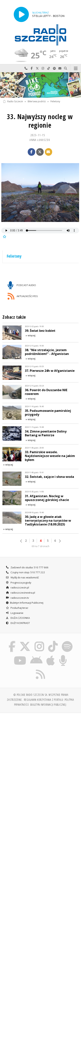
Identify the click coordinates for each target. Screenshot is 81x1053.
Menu (76, 68)
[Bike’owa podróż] (40, 85)
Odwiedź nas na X (37, 68)
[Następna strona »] (60, 541)
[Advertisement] (40, 758)
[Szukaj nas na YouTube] (20, 655)
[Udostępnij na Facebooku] (31, 152)
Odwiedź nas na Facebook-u (31, 68)
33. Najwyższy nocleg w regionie (40, 121)
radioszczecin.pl (19, 587)
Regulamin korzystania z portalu (43, 699)
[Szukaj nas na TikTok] (53, 641)
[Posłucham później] (4, 236)
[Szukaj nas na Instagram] (39, 641)
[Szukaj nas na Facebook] (12, 641)
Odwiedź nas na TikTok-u (48, 68)
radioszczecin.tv (19, 597)
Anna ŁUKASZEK (40, 140)
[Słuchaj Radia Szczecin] (21, 14)
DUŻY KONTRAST (20, 623)
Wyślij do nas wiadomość (60, 68)
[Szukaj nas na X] (25, 641)
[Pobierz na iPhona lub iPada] (50, 655)
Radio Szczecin (15, 101)
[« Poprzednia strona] (21, 541)
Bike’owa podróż (37, 101)
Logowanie (16, 613)
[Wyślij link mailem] (48, 152)
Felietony (55, 101)
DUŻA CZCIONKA (20, 618)
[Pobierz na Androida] (36, 655)
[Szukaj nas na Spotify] (67, 641)
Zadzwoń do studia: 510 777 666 (29, 567)
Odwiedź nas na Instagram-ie (43, 68)
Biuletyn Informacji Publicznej (26, 602)
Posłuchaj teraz (19, 607)
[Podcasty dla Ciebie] (63, 655)
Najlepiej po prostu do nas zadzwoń (26, 68)
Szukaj (65, 68)
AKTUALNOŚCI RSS (27, 296)
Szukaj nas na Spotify (54, 68)
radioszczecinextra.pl (22, 592)
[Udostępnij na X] (40, 152)
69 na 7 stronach (40, 546)
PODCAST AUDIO (26, 285)
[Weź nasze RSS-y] (40, 669)
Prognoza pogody (20, 582)
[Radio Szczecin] (40, 35)
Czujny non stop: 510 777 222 (27, 572)
